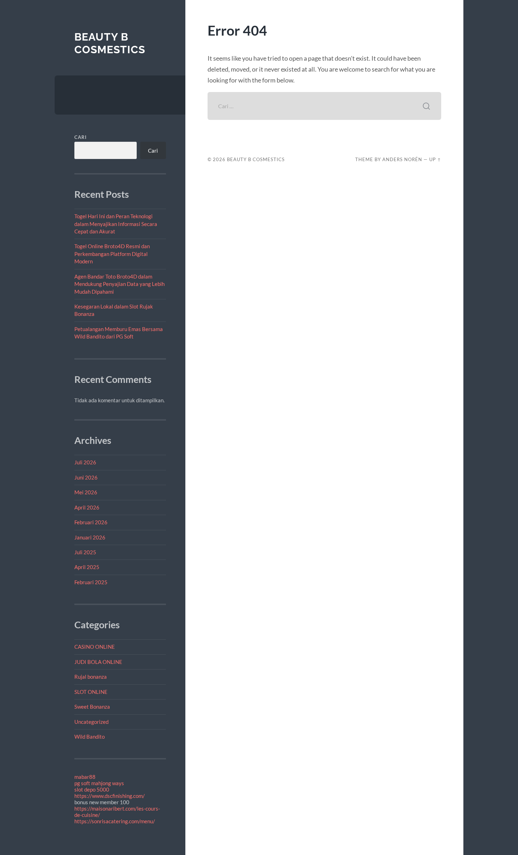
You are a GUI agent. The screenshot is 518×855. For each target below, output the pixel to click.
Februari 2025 (90, 582)
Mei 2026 (85, 492)
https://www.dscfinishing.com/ (109, 796)
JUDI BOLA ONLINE (98, 662)
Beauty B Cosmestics (109, 43)
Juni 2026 (86, 477)
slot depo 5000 (91, 789)
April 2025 (86, 567)
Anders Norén (402, 159)
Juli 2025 (85, 552)
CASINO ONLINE (94, 646)
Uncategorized (91, 722)
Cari (80, 137)
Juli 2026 (85, 462)
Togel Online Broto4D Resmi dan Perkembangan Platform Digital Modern (112, 253)
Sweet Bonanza (92, 706)
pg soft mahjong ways (99, 783)
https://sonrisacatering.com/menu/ (114, 821)
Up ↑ (435, 159)
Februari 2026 (90, 522)
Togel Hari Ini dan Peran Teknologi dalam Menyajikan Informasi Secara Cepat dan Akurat (115, 223)
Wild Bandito (89, 736)
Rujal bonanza (90, 676)
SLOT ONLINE (90, 692)
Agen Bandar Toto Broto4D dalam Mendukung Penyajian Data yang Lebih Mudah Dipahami (119, 284)
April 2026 (86, 507)
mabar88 (84, 777)
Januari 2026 (89, 537)
